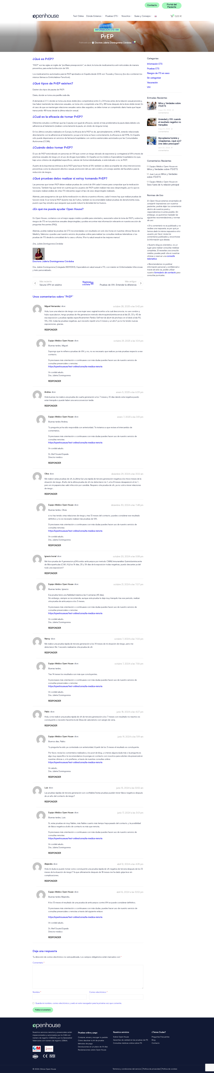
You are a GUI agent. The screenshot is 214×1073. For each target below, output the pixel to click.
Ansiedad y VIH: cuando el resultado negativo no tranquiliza (169, 122)
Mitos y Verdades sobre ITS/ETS (162, 169)
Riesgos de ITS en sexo (158, 73)
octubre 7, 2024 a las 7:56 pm (129, 663)
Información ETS (104, 29)
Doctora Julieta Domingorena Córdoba (113, 42)
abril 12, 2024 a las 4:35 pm (130, 864)
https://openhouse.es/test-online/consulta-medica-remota (75, 366)
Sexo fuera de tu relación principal (163, 184)
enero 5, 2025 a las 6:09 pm (129, 392)
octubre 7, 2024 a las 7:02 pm (128, 639)
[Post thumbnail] (151, 108)
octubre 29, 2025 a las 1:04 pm (128, 340)
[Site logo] (46, 15)
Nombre (37, 992)
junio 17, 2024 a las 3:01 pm (130, 812)
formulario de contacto (165, 272)
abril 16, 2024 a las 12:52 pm (130, 892)
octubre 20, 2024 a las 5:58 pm (128, 556)
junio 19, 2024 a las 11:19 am (130, 736)
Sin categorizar (154, 78)
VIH (117, 29)
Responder (50, 329)
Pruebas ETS (153, 68)
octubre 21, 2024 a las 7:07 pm (128, 584)
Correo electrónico (98, 992)
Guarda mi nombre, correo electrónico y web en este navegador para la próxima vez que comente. (78, 1003)
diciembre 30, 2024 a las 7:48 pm (127, 505)
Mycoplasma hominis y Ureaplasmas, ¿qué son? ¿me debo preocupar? (169, 141)
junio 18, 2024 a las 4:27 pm (130, 711)
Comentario (38, 962)
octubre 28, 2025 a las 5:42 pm (128, 306)
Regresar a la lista (87, 283)
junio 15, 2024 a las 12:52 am (129, 788)
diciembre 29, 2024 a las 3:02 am (127, 474)
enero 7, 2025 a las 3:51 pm (130, 417)
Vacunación (152, 82)
